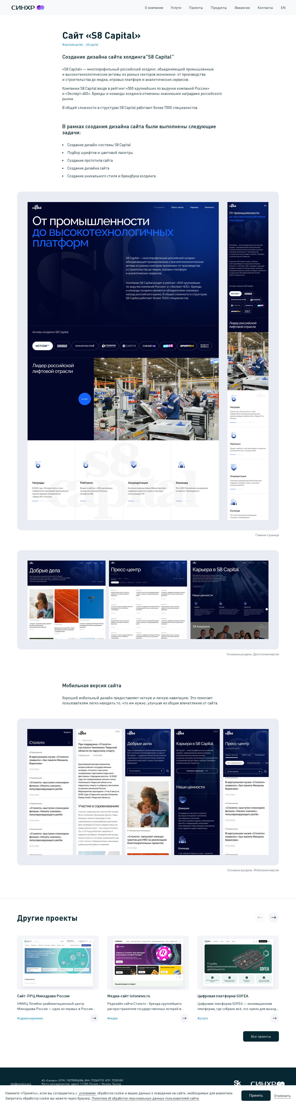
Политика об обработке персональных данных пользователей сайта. (145, 1098)
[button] (273, 917)
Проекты (196, 7)
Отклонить (282, 1095)
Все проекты (261, 1036)
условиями (87, 1093)
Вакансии (242, 7)
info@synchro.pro (20, 1083)
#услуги (202, 1018)
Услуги (176, 7)
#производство (72, 44)
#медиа (112, 1018)
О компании (154, 7)
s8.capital (92, 44)
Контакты (265, 7)
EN (283, 7)
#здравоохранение (30, 1018)
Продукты (219, 7)
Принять (256, 1095)
